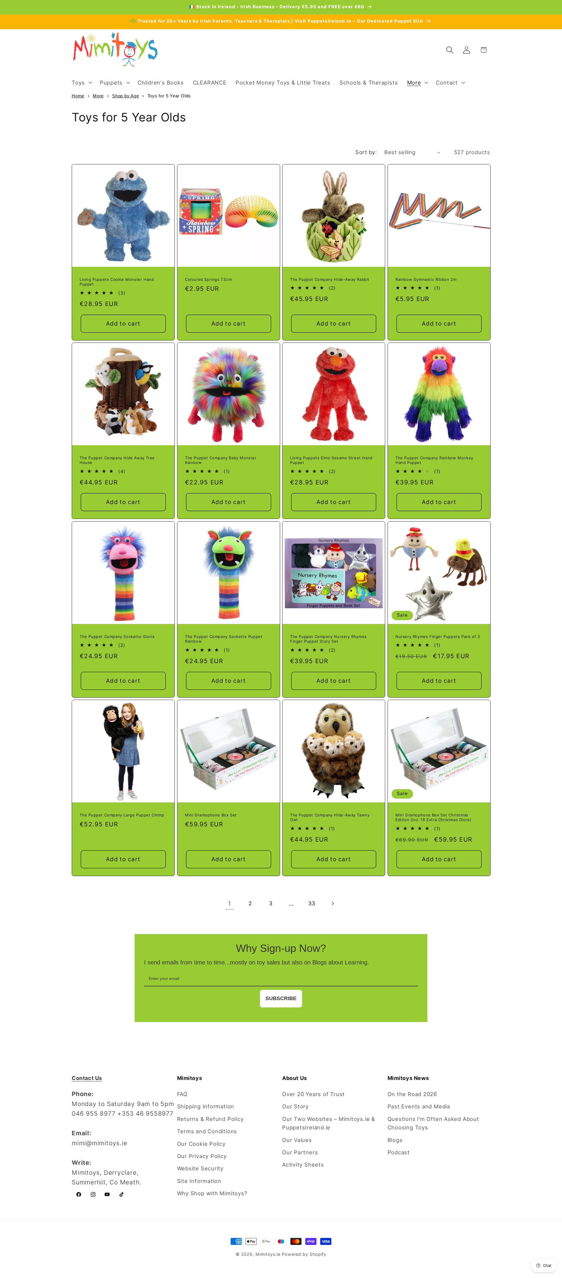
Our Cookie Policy (201, 1144)
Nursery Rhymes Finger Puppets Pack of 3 (437, 636)
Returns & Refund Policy (210, 1119)
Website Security (200, 1168)
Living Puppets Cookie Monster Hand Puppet (117, 281)
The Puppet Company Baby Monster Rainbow (221, 460)
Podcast (399, 1152)
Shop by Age (125, 95)
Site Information (199, 1181)
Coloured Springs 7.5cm (208, 279)
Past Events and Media (419, 1106)
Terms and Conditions (207, 1131)
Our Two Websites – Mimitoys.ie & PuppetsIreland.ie (328, 1123)
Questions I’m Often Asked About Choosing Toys (433, 1123)
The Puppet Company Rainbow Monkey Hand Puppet (434, 460)
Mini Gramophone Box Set (211, 815)
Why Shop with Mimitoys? (212, 1193)
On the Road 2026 (412, 1094)
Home (78, 95)
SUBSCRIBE (281, 998)
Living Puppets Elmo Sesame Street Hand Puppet (331, 460)
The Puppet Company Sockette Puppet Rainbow (223, 639)
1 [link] (229, 903)
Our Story (295, 1106)
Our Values (297, 1140)
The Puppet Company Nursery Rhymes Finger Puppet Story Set (328, 639)
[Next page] (332, 903)
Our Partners (300, 1152)
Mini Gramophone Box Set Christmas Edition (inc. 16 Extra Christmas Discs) (433, 817)
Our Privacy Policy (202, 1156)
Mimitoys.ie (268, 1254)
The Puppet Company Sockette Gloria (117, 636)
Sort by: (366, 152)
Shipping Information (205, 1106)
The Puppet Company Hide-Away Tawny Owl (329, 817)
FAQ (182, 1094)
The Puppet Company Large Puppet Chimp (122, 815)
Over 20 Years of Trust (313, 1094)
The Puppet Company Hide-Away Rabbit (329, 279)
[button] (81, 82)
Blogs (395, 1140)
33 (312, 903)
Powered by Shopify (304, 1254)
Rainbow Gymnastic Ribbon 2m (425, 279)
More (98, 95)
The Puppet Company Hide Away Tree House (117, 460)
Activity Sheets (303, 1164)
